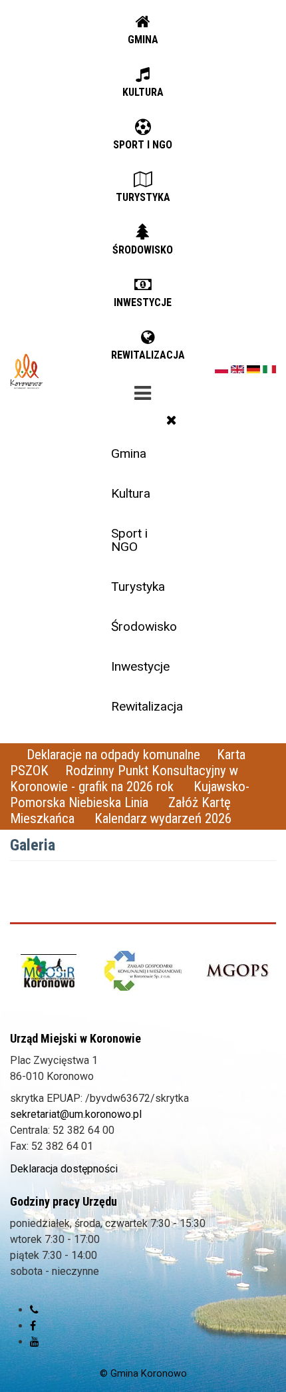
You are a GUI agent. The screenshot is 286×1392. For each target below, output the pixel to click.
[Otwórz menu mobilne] (143, 391)
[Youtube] (34, 1341)
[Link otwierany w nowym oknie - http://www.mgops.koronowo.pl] (237, 971)
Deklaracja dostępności (64, 1168)
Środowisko (144, 626)
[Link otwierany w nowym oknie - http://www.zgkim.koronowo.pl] (143, 970)
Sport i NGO (129, 540)
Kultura (130, 493)
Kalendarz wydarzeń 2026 (162, 818)
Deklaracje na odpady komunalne (113, 755)
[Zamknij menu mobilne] (171, 420)
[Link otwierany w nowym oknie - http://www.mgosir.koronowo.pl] (48, 971)
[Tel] (34, 1310)
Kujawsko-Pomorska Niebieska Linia (129, 794)
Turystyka (138, 586)
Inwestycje (140, 666)
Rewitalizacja (147, 706)
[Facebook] (33, 1325)
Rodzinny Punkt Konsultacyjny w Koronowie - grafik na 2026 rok (124, 778)
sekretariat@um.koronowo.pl (76, 1114)
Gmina (128, 453)
